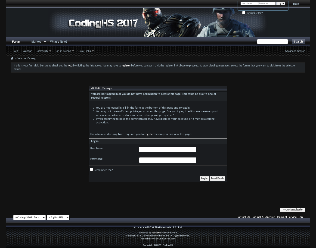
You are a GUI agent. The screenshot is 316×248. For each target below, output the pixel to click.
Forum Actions (63, 51)
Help (296, 4)
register (149, 134)
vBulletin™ (157, 233)
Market (36, 41)
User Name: (97, 148)
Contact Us (243, 217)
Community (42, 51)
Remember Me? (254, 13)
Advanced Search (295, 51)
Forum (16, 41)
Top (300, 217)
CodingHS (257, 217)
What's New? (58, 41)
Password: (96, 158)
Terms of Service (287, 217)
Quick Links (84, 51)
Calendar (27, 51)
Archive (270, 217)
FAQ (15, 51)
